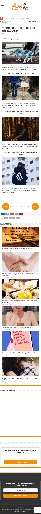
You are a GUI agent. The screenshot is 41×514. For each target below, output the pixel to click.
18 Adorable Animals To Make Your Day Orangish (16, 18)
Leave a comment (8, 33)
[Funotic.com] (20, 6)
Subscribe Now (20, 462)
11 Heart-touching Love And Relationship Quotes (18, 248)
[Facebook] (20, 507)
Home (3, 21)
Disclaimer (17, 511)
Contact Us (24, 511)
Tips (18, 218)
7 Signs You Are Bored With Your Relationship (17, 327)
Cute (6, 218)
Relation (12, 218)
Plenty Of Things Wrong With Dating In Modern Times (20, 353)
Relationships (9, 21)
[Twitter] (22, 507)
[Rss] (18, 507)
